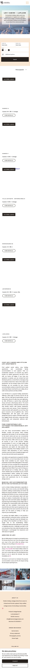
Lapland (22, 13)
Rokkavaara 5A (7, 243)
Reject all (15, 665)
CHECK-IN (4, 43)
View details (9, 115)
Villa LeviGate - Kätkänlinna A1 (13, 198)
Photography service (15, 636)
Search (15, 59)
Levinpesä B (6, 289)
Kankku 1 (5, 153)
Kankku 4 (5, 108)
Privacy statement (15, 633)
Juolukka (5, 334)
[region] (15, 658)
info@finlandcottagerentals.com (15, 619)
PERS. (3, 48)
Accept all (15, 661)
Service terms (15, 631)
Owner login (15, 638)
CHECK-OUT (18, 43)
